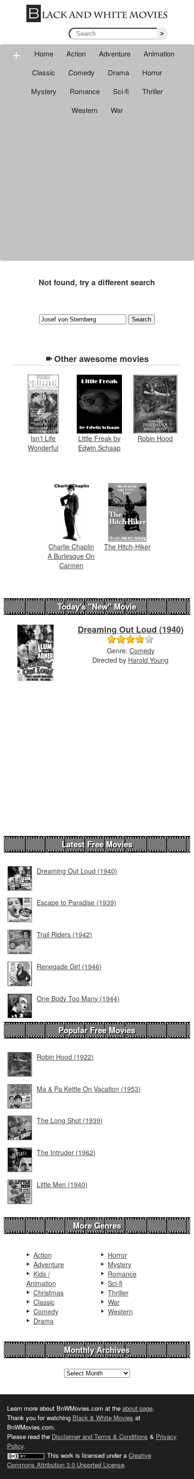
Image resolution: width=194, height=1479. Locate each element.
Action (76, 53)
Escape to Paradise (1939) (76, 902)
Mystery (44, 91)
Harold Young (148, 660)
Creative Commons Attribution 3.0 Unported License (79, 1460)
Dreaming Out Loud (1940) (131, 629)
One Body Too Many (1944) (78, 998)
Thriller (152, 91)
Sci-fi (121, 91)
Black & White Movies (103, 1417)
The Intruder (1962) (66, 1152)
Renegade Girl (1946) (69, 966)
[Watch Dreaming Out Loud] (35, 651)
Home (43, 53)
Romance (85, 91)
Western (84, 110)
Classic (43, 72)
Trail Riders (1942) (64, 934)
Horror (152, 72)
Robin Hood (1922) (65, 1056)
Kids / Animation (41, 1278)
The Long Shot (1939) (70, 1120)
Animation (159, 53)
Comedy (81, 72)
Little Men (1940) (62, 1184)
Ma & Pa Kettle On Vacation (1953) (89, 1088)
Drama (118, 72)
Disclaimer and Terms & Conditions (100, 1436)
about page (137, 1408)
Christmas (48, 1292)
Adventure (114, 53)
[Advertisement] (97, 190)
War (117, 110)
